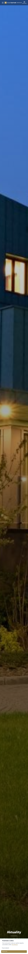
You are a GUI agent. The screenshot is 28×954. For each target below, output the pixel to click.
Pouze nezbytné (5, 948)
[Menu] (2, 2)
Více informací (15, 944)
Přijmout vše (4, 951)
